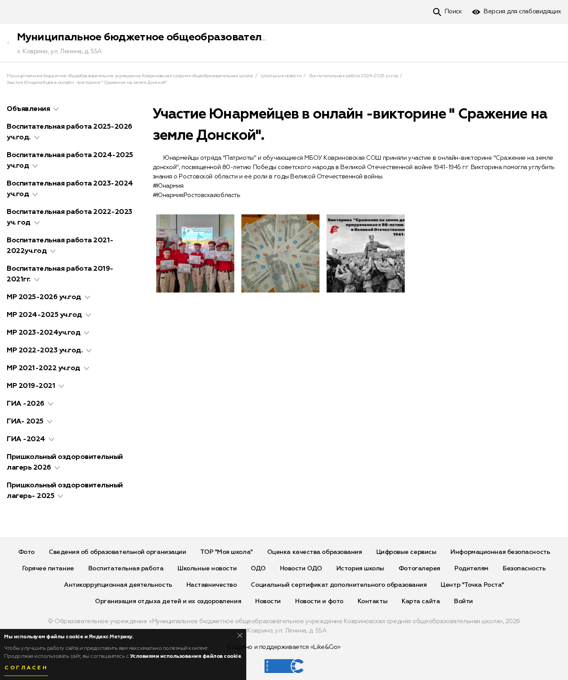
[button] (56, 109)
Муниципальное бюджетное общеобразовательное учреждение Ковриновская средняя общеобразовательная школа (130, 76)
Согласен (26, 668)
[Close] (239, 635)
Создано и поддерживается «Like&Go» (284, 647)
